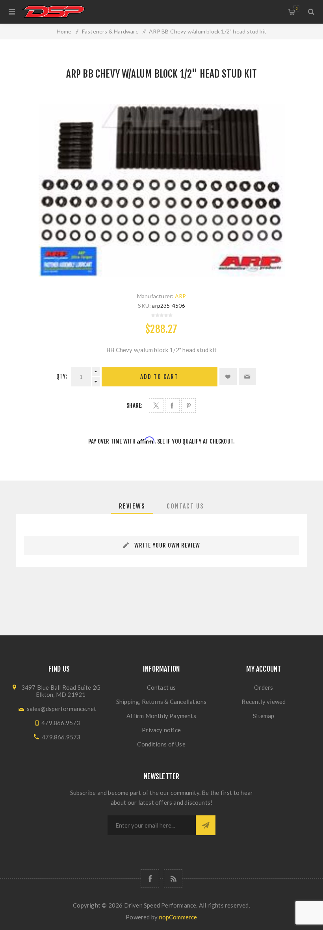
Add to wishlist (228, 376)
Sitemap (263, 715)
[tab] (132, 506)
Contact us (161, 687)
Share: (134, 405)
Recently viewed (263, 701)
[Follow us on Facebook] (150, 878)
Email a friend (247, 376)
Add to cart (159, 377)
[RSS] (173, 878)
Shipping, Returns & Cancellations (161, 701)
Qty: (61, 376)
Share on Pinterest (188, 405)
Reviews (132, 506)
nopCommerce (178, 917)
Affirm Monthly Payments (161, 715)
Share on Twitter (156, 405)
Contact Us (185, 506)
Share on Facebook (172, 405)
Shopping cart (296, 8)
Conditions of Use (161, 744)
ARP (180, 296)
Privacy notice (161, 729)
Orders (263, 687)
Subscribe (205, 825)
